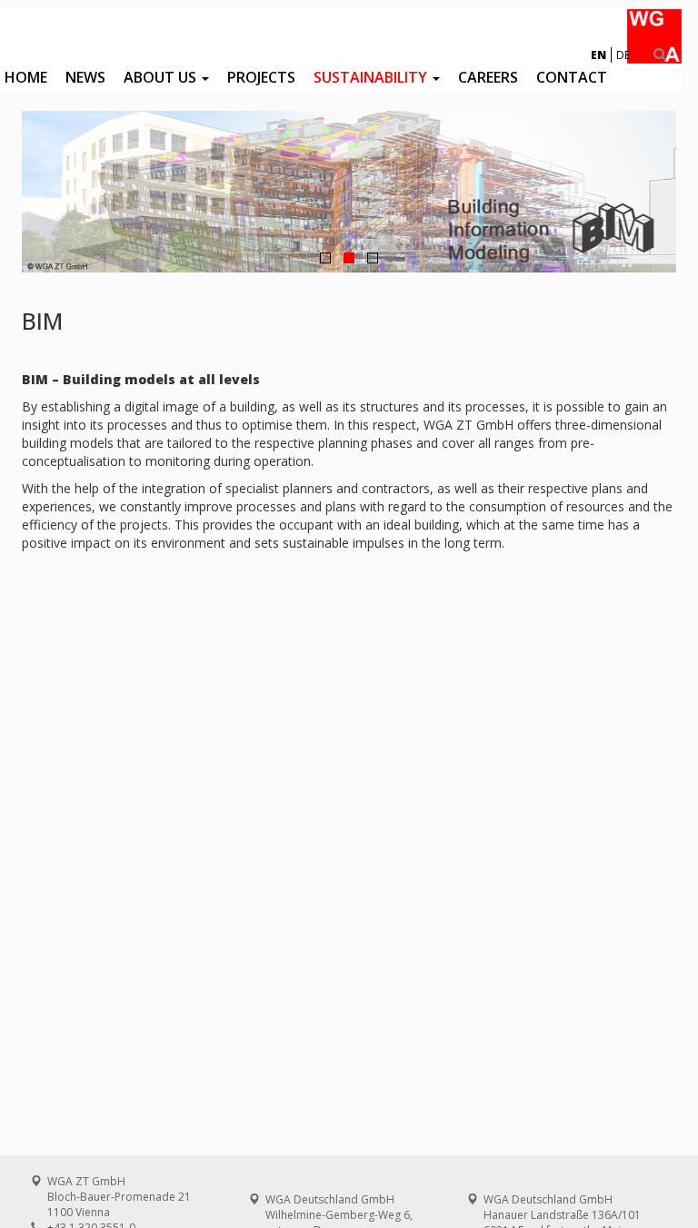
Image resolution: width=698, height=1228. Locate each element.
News (85, 77)
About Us (162, 77)
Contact (571, 77)
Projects (261, 77)
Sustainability (372, 77)
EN (598, 55)
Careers (488, 77)
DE (623, 55)
